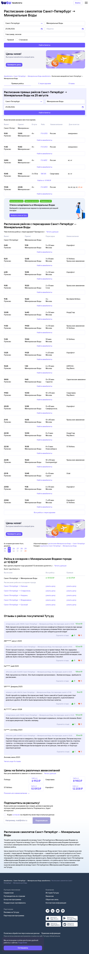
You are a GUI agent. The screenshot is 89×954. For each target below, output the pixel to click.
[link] (14, 65)
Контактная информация (56, 903)
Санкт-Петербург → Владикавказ (17, 600)
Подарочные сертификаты (15, 903)
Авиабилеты (8, 76)
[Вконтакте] (52, 910)
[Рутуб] (63, 910)
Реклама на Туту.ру (11, 912)
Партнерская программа (14, 915)
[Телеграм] (47, 910)
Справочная (9, 893)
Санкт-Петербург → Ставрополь (17, 591)
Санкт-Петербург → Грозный (16, 605)
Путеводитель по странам (14, 896)
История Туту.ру (52, 893)
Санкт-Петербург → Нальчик (16, 586)
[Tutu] (6, 3)
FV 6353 (44, 147)
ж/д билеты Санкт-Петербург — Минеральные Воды (58, 546)
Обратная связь (52, 899)
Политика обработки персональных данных (22, 933)
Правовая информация (50, 933)
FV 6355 (44, 133)
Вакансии (50, 896)
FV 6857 (44, 160)
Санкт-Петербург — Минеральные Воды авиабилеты (32, 76)
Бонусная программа (12, 899)
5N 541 (43, 174)
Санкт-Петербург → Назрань (16, 595)
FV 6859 (44, 187)
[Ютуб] (58, 910)
